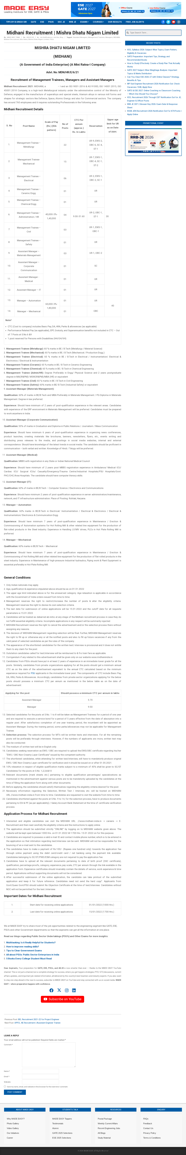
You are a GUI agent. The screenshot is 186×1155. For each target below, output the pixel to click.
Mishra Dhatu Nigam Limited (38, 39)
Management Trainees (96, 37)
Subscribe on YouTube (65, 999)
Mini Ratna (24, 39)
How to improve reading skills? (22, 946)
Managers (109, 37)
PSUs (52, 39)
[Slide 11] (162, 151)
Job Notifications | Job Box (49, 37)
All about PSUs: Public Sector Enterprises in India (32, 954)
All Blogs (102, 1133)
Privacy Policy (149, 1133)
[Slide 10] (160, 151)
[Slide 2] (145, 151)
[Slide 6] (153, 151)
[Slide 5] (151, 151)
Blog (61, 37)
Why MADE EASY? (16, 1119)
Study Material (104, 1138)
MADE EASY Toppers (62, 1119)
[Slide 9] (159, 151)
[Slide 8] (157, 151)
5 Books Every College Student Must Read (29, 958)
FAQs (145, 1119)
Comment (8, 1045)
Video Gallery (13, 1128)
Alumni (55, 1128)
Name (7, 1071)
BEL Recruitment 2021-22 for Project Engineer (38, 1019)
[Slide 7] (155, 151)
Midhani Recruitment (11, 39)
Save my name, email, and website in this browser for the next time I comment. (37, 1087)
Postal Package (105, 1119)
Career (10, 1138)
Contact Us (148, 1128)
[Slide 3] (147, 151)
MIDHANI (116, 37)
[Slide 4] (149, 151)
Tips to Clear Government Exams (24, 950)
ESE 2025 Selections (61, 1138)
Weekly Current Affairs (108, 1123)
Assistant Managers (80, 37)
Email (6, 1076)
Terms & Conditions (152, 1138)
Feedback (147, 1123)
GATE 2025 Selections (62, 1133)
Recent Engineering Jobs (109, 1128)
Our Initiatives (13, 1133)
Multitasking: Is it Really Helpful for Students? (31, 942)
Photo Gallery (13, 1123)
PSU (33, 673)
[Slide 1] (143, 151)
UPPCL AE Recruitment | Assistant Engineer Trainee (37, 1023)
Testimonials (57, 1123)
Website (7, 1082)
